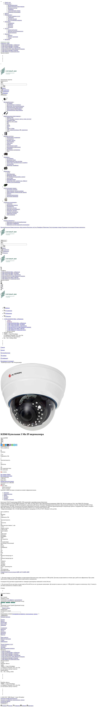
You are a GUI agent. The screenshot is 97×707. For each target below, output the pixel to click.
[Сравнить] (2, 441)
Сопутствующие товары (14, 10)
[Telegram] (16, 445)
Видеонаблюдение (12, 5)
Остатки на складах (9, 499)
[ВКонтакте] (1, 445)
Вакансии (10, 24)
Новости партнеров (13, 36)
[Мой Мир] (6, 445)
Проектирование (12, 32)
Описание (6, 492)
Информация (4, 641)
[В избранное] (2, 440)
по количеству (18, 600)
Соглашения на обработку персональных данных (25, 614)
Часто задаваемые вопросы (15, 20)
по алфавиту (10, 600)
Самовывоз (11, 17)
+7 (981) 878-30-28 (9, 46)
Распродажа (4, 622)
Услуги (2, 630)
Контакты (10, 27)
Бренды (3, 621)
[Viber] (10, 445)
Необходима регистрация (7, 481)
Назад (9, 320)
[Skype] (14, 445)
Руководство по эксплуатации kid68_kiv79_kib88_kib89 (15, 572)
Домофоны (10, 9)
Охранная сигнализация (14, 12)
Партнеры (10, 25)
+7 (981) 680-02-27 (10, 51)
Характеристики (8, 494)
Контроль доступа (12, 8)
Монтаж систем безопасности (15, 31)
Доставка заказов (12, 19)
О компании (11, 23)
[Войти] (1, 283)
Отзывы (6, 498)
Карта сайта (4, 623)
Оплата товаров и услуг (14, 16)
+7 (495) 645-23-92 (9, 50)
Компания (3, 625)
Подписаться (4, 615)
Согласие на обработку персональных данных (12, 700)
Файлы (5, 495)
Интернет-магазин (5, 617)
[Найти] (4, 86)
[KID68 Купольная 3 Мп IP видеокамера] (33, 430)
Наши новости (4, 637)
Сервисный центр (12, 30)
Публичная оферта (5, 701)
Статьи (9, 38)
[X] (8, 445)
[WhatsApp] (12, 445)
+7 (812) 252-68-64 (10, 44)
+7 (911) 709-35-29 (10, 47)
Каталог (3, 619)
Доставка (6, 496)
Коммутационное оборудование (16, 6)
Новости (10, 35)
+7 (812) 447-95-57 (13, 49)
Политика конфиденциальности (9, 698)
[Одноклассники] (4, 445)
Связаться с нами (5, 42)
